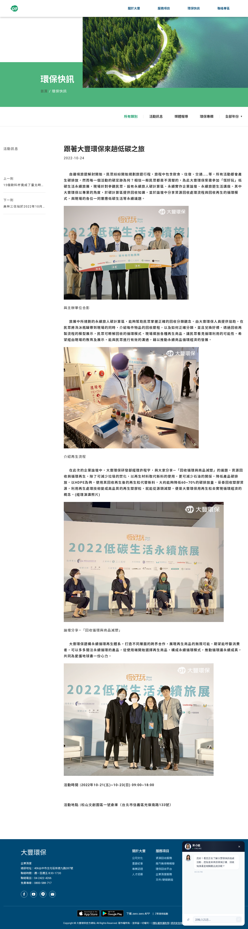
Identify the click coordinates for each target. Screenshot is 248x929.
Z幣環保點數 (161, 913)
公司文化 (137, 858)
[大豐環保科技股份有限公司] (23, 8)
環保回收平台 (164, 869)
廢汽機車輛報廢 (165, 863)
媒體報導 (181, 116)
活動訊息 (156, 116)
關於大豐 (134, 8)
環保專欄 (206, 116)
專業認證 (137, 869)
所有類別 (130, 116)
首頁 (44, 91)
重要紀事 (137, 863)
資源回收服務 (164, 858)
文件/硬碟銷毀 (164, 879)
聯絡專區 (223, 8)
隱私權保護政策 (161, 923)
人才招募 (137, 874)
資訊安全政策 (178, 923)
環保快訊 (194, 8)
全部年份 (232, 116)
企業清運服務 (164, 874)
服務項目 (164, 8)
